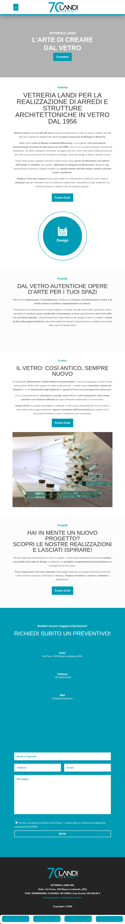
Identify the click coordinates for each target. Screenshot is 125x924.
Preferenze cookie (72, 897)
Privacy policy (51, 897)
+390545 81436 (62, 677)
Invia (62, 833)
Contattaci (62, 56)
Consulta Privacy (21, 819)
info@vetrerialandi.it (62, 698)
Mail (62, 695)
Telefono (62, 674)
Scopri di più (62, 197)
